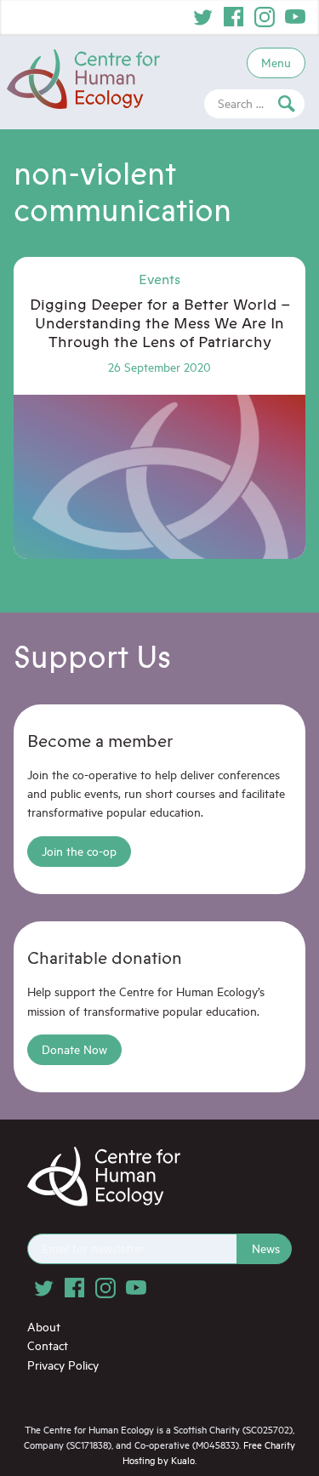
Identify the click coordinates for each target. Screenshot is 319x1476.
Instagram (264, 17)
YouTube (295, 17)
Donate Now (74, 1049)
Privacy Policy (63, 1365)
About (43, 1327)
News (266, 1248)
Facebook (234, 17)
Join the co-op (79, 851)
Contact (47, 1345)
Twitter (203, 17)
